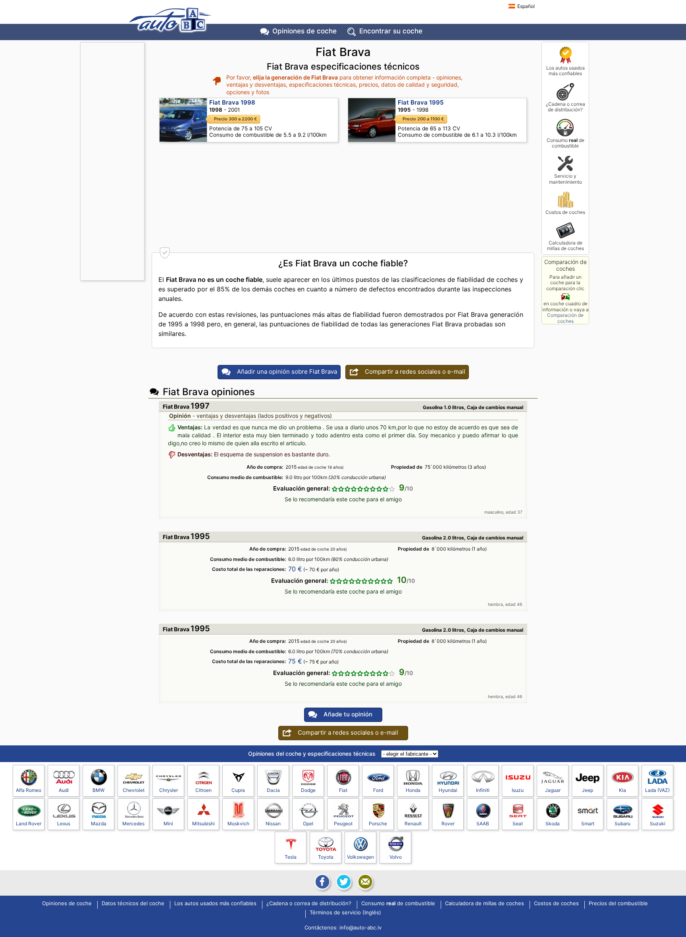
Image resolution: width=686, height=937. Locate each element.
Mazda (98, 823)
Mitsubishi (203, 823)
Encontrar (390, 31)
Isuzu (518, 790)
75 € (295, 661)
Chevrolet (134, 790)
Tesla (291, 857)
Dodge (308, 790)
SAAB (482, 823)
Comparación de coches (565, 318)
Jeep (587, 790)
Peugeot (343, 823)
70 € (295, 569)
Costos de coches (565, 212)
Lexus (63, 823)
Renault (413, 823)
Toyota (325, 857)
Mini (168, 823)
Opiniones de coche (67, 903)
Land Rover (28, 823)
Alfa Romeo (28, 790)
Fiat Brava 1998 (232, 102)
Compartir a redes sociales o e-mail (415, 371)
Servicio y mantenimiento (565, 178)
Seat (518, 823)
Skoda (552, 823)
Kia (622, 790)
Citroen (203, 790)
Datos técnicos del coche (133, 903)
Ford (378, 790)
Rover (448, 823)
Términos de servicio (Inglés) (345, 913)
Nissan (273, 823)
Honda (413, 790)
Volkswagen (360, 857)
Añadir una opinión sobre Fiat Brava (287, 371)
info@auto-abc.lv (360, 927)
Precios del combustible (618, 903)
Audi (64, 790)
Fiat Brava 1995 (420, 102)
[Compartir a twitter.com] (343, 881)
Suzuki (657, 823)
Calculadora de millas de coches (565, 245)
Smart (587, 823)
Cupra (238, 790)
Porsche (378, 823)
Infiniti (482, 790)
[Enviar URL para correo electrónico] (364, 881)
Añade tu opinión (348, 714)
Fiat (343, 790)
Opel (308, 823)
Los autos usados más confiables (565, 70)
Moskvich (238, 823)
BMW (98, 790)
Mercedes (133, 823)
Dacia (273, 790)
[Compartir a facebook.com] (321, 881)
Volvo (395, 857)
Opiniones (304, 31)
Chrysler (168, 790)
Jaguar (553, 790)
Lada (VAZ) (657, 790)
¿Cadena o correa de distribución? (565, 107)
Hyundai (448, 790)
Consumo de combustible (565, 143)
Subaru (622, 823)
